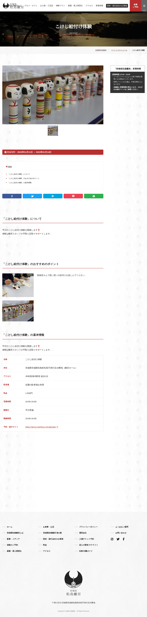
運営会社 (83, 533)
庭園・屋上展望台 (75, 6)
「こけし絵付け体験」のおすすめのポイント (23, 178)
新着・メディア (13, 539)
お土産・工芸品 (46, 6)
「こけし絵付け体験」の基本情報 (19, 183)
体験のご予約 (12, 545)
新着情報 (99, 6)
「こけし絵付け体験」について (18, 174)
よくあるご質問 (121, 527)
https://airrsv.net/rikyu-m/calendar (40, 427)
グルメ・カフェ (30, 6)
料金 (45, 545)
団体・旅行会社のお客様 (117, 6)
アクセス (89, 6)
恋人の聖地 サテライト (88, 545)
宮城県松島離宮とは (13, 6)
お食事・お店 (48, 527)
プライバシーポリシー (88, 527)
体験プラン (60, 6)
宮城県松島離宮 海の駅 (52, 533)
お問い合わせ (120, 533)
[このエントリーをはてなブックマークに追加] (52, 196)
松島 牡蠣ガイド (86, 551)
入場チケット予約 (86, 539)
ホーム (9, 527)
